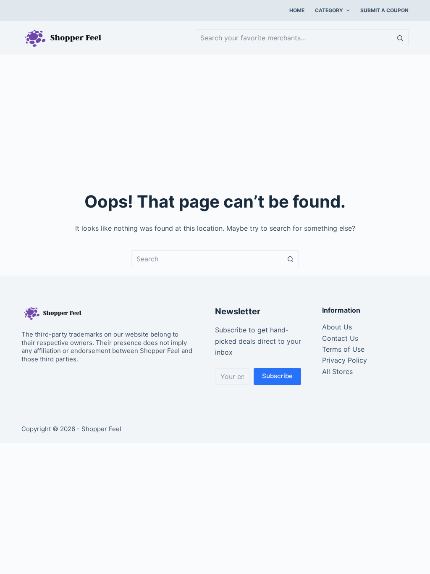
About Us (337, 327)
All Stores (337, 371)
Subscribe (277, 376)
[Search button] (400, 37)
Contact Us (340, 338)
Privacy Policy (344, 360)
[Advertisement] (215, 117)
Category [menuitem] (329, 10)
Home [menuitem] (296, 10)
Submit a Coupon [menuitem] (384, 10)
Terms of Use (343, 349)
